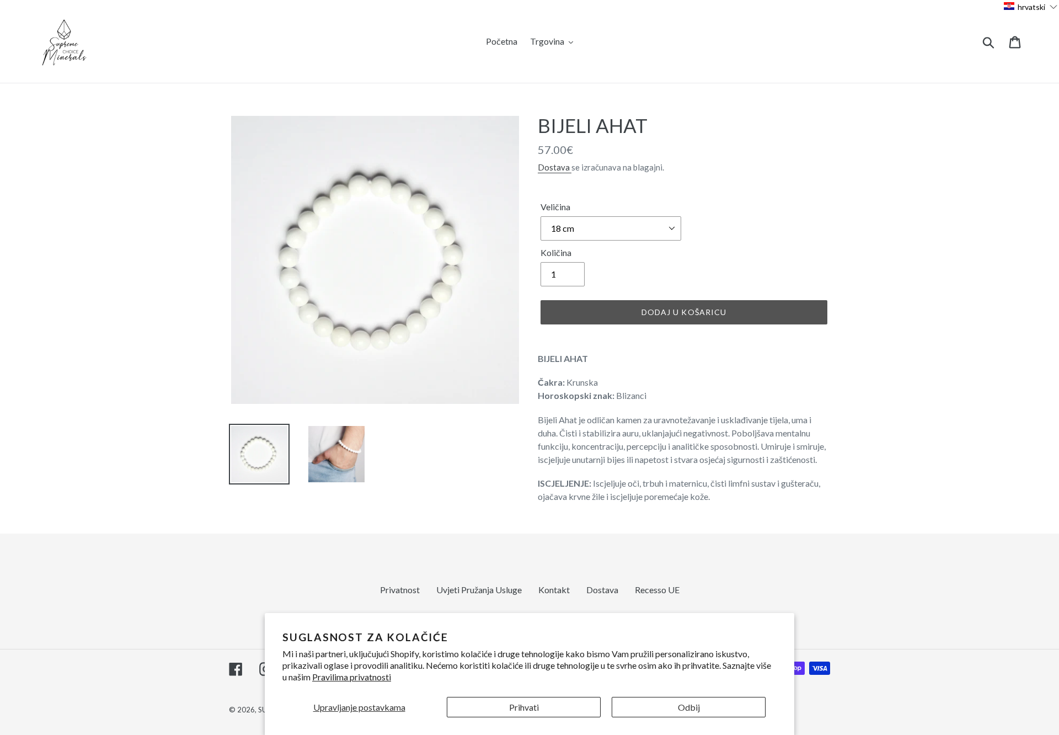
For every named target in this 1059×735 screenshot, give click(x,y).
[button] (1031, 6)
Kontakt (554, 589)
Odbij (689, 707)
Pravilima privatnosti (351, 677)
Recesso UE (657, 589)
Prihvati (524, 707)
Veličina (555, 206)
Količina (556, 252)
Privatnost (400, 589)
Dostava (554, 167)
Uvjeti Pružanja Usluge (479, 589)
